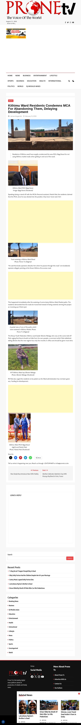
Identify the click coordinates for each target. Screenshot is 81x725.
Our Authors (58, 688)
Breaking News (13, 601)
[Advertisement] (40, 54)
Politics (11, 86)
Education (31, 81)
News (17, 75)
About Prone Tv (59, 675)
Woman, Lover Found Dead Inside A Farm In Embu (68, 714)
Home (10, 75)
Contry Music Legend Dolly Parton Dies (21, 580)
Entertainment (40, 75)
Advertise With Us (60, 679)
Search (10, 554)
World (20, 86)
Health (42, 81)
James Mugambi (16, 116)
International (54, 81)
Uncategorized (13, 648)
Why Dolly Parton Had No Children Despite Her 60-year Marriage (29, 575)
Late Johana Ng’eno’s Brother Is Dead (20, 584)
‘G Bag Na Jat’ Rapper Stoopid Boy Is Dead (22, 571)
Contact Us (58, 684)
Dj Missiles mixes (33, 86)
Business (27, 75)
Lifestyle (53, 75)
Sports (11, 81)
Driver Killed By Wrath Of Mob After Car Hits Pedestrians (48, 714)
